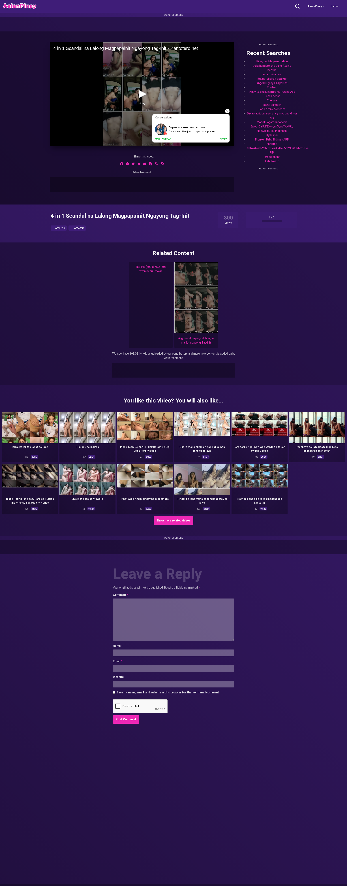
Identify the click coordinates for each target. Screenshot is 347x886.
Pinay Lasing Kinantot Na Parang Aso (272, 91)
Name (118, 646)
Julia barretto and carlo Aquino (272, 65)
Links (335, 6)
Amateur (60, 228)
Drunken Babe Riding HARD (272, 139)
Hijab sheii (272, 135)
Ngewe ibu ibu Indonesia (272, 131)
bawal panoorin (272, 105)
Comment (120, 595)
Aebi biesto (272, 161)
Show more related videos (173, 520)
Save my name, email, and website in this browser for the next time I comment (168, 692)
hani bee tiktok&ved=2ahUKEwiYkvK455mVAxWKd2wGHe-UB (278, 148)
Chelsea (272, 100)
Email (117, 661)
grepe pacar (271, 157)
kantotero (78, 228)
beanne (272, 70)
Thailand (272, 87)
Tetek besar (272, 96)
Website (118, 677)
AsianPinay (314, 6)
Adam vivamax (272, 74)
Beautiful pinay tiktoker (272, 78)
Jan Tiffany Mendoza (272, 109)
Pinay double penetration (272, 61)
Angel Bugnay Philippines (272, 83)
